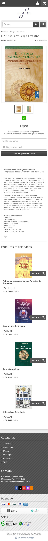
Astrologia (11, 32)
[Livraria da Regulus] (24, 13)
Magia (6, 451)
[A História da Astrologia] (23, 403)
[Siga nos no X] (20, 488)
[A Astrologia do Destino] (23, 317)
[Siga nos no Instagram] (28, 488)
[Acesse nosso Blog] (31, 488)
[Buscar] (36, 24)
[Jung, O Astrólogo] (23, 360)
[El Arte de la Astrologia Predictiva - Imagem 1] (18, 109)
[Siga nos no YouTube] (24, 488)
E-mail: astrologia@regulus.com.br (16, 481)
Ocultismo (7, 458)
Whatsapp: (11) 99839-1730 (14, 479)
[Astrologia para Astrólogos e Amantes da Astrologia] (23, 273)
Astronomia (8, 447)
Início (5, 32)
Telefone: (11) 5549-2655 (13, 476)
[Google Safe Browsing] (25, 524)
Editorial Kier (43, 41)
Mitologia (7, 455)
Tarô (5, 462)
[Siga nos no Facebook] (16, 488)
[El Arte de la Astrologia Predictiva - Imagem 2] (28, 109)
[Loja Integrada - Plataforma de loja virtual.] (24, 537)
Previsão (20, 32)
